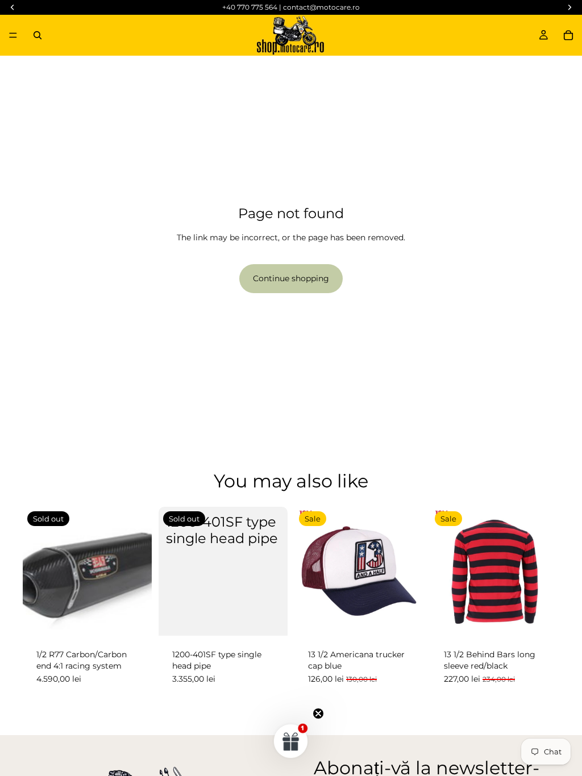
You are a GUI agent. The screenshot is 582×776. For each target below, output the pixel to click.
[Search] (37, 35)
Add (415, 618)
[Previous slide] (442, 571)
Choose (551, 618)
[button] (291, 741)
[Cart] (568, 35)
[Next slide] (546, 571)
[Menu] (13, 35)
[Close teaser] (318, 713)
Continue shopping (291, 278)
